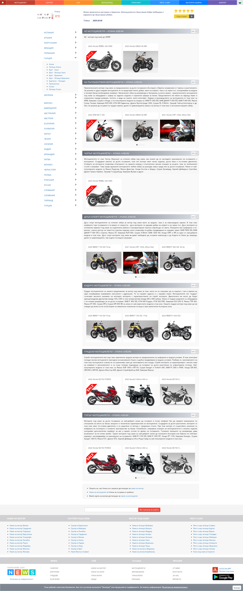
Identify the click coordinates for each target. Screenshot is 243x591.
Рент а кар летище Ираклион (205, 546)
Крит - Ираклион (56, 75)
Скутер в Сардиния (79, 534)
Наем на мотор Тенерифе (20, 537)
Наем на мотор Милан (19, 525)
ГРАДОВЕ (54, 575)
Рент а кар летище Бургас (204, 528)
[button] (20, 2)
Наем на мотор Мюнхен (20, 548)
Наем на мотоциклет (97, 492)
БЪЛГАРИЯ (54, 579)
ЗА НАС (176, 575)
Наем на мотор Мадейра (20, 546)
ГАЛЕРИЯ (54, 568)
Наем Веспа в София (80, 551)
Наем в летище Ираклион (143, 543)
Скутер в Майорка (78, 528)
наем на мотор (137, 488)
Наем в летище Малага (142, 528)
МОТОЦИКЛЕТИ (138, 568)
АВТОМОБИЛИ (138, 571)
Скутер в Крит (76, 548)
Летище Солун (55, 89)
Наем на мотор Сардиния (20, 528)
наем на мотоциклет (129, 496)
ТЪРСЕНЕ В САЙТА (150, 510)
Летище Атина (55, 67)
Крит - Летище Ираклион (59, 78)
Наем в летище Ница (141, 546)
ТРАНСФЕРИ (96, 575)
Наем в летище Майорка (142, 525)
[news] (21, 570)
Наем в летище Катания (142, 537)
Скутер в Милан (77, 537)
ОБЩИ (93, 579)
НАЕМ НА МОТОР (98, 568)
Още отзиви (182, 16)
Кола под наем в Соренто (204, 551)
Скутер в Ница (77, 546)
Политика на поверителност (21, 579)
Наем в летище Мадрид (142, 531)
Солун (51, 86)
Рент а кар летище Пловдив (204, 534)
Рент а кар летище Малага (204, 540)
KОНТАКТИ (177, 571)
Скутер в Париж (77, 543)
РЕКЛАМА (136, 579)
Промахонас (54, 83)
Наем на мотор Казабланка (143, 551)
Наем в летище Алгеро (141, 534)
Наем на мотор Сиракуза (20, 531)
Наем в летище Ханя (141, 540)
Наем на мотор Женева (19, 551)
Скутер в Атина (77, 540)
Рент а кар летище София (204, 525)
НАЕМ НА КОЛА (97, 571)
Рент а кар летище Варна (203, 531)
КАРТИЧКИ (54, 571)
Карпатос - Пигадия (57, 81)
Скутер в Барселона (79, 525)
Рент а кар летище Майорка (205, 537)
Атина (57, 11)
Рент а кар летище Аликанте (205, 543)
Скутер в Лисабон (78, 531)
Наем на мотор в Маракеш (143, 548)
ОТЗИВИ (176, 568)
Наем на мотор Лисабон (20, 540)
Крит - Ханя (54, 69)
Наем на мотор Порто (19, 543)
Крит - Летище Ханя (57, 72)
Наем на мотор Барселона (21, 534)
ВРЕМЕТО (177, 579)
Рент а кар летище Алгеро (204, 548)
